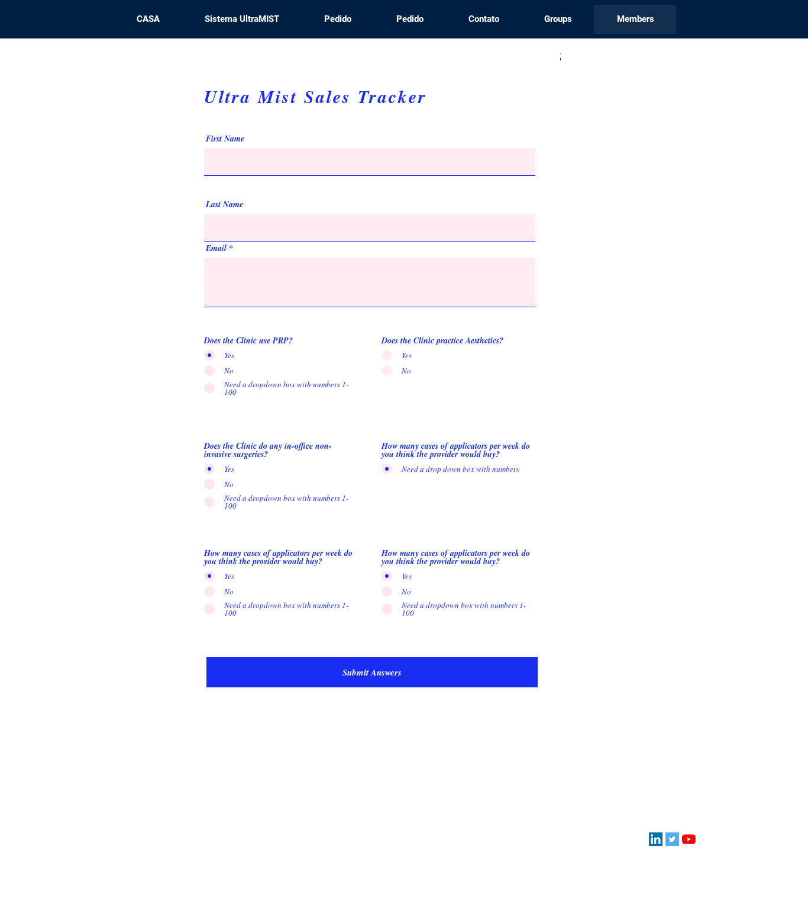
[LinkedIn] (655, 839)
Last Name (224, 204)
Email (216, 248)
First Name (225, 138)
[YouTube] (689, 839)
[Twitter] (672, 839)
